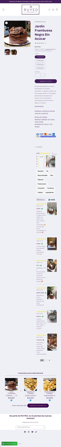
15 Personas (40, 60)
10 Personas (40, 56)
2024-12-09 (39, 337)
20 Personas (40, 64)
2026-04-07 (39, 205)
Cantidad (37, 71)
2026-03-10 (39, 262)
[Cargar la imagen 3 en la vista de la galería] (14, 52)
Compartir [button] (39, 147)
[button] (3, 9)
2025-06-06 (39, 313)
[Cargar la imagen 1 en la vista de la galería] (7, 52)
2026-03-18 (39, 240)
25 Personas (40, 68)
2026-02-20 (39, 290)
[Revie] (51, 200)
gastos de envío (50, 49)
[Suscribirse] (43, 427)
